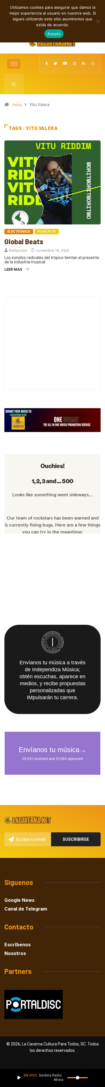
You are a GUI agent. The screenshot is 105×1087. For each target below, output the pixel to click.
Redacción (18, 250)
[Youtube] (65, 64)
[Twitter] (55, 64)
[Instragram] (74, 64)
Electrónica (18, 231)
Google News (19, 900)
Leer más (13, 269)
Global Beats (23, 241)
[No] (98, 21)
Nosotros (15, 953)
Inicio (17, 104)
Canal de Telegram (25, 909)
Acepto (54, 33)
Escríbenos (17, 945)
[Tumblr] (92, 64)
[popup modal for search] (13, 84)
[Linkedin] (83, 64)
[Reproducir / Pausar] (19, 1078)
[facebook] (47, 64)
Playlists (47, 231)
